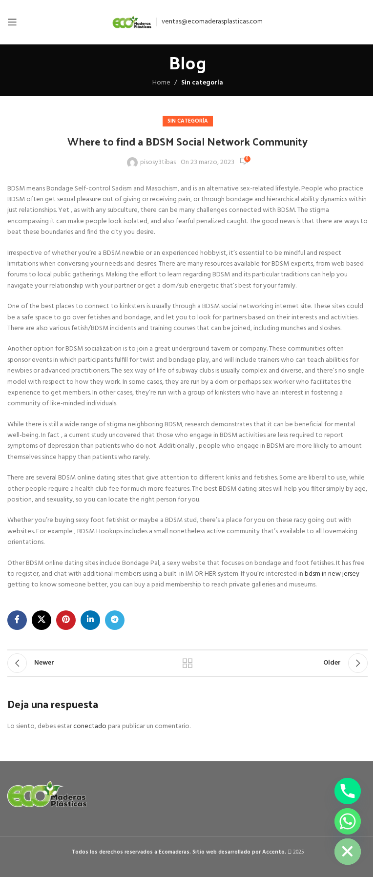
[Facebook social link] (17, 620)
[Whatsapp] (347, 821)
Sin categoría (202, 82)
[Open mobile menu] (12, 22)
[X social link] (41, 620)
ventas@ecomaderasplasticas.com (212, 21)
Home (161, 83)
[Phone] (347, 791)
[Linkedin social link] (90, 620)
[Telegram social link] (115, 620)
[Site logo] (131, 22)
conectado (89, 726)
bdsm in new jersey (332, 574)
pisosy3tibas (158, 162)
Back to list (187, 663)
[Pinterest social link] (66, 620)
